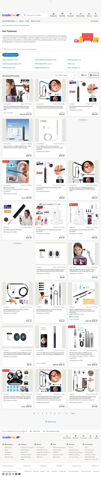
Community (89, 444)
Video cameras (8, 60)
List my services (73, 457)
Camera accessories (9, 64)
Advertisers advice (58, 454)
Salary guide (56, 457)
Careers (42, 471)
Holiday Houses (76, 465)
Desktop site (28, 471)
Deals (27, 21)
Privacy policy (62, 471)
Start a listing (67, 438)
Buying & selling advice (43, 452)
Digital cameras (41, 68)
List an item (94, 21)
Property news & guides (27, 447)
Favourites (84, 438)
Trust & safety (89, 452)
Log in (95, 16)
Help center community (91, 459)
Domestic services (74, 450)
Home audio (6, 68)
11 (66, 413)
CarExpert (59, 465)
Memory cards (73, 60)
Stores (21, 21)
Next (73, 413)
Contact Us (96, 471)
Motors (39, 444)
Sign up (89, 16)
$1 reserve (8, 454)
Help (86, 447)
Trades (71, 447)
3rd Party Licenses (90, 454)
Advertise (54, 471)
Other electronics (41, 64)
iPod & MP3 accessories (44, 60)
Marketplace (9, 444)
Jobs (54, 444)
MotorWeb (43, 465)
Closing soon (8, 452)
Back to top (51, 422)
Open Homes (24, 452)
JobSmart (55, 452)
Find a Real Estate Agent (26, 458)
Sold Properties (25, 450)
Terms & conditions (73, 471)
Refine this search (11, 55)
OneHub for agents (26, 454)
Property (23, 444)
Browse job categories (59, 447)
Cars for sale (40, 447)
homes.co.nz (27, 465)
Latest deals (8, 447)
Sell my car (40, 457)
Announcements (89, 450)
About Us (35, 471)
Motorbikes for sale (42, 450)
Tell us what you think (52, 431)
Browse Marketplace (9, 21)
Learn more (36, 431)
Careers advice (57, 450)
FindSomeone (95, 465)
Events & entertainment (75, 452)
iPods (70, 64)
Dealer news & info (42, 454)
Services (72, 444)
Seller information (90, 457)
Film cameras (73, 68)
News (48, 471)
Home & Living (9, 457)
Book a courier (35, 21)
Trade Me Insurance (7, 465)
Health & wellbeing (74, 454)
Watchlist (75, 438)
